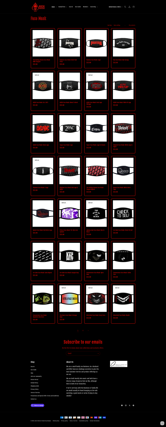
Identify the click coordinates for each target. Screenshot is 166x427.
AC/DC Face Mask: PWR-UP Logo (122, 102)
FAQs (32, 373)
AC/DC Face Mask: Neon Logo (41, 145)
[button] (54, 7)
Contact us (33, 399)
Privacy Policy (34, 389)
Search (32, 366)
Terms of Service (35, 392)
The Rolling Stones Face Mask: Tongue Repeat (95, 188)
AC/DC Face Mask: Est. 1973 (40, 102)
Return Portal (34, 379)
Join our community (36, 376)
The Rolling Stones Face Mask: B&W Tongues (41, 60)
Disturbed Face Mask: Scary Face (95, 315)
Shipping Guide (35, 386)
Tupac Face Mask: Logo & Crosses (95, 145)
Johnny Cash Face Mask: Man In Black (95, 231)
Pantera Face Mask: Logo (93, 60)
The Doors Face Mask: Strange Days (68, 316)
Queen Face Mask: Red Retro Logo (42, 230)
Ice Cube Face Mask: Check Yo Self (123, 230)
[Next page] (88, 330)
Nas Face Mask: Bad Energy (121, 60)
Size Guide (33, 370)
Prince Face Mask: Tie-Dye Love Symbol (69, 231)
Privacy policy (64, 420)
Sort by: (110, 25)
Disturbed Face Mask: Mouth (121, 315)
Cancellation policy (83, 420)
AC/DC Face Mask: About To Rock (69, 102)
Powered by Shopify (46, 420)
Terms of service (73, 420)
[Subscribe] (98, 353)
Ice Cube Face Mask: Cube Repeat (42, 272)
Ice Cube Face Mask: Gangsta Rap (69, 272)
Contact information (95, 420)
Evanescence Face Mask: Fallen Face (122, 273)
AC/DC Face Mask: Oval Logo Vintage (94, 103)
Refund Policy (34, 383)
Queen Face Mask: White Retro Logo (122, 188)
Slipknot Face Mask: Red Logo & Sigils (69, 188)
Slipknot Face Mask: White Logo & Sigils (122, 146)
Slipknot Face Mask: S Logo (40, 187)
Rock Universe (38, 420)
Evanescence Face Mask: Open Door (95, 273)
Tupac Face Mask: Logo (66, 145)
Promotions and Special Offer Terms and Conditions (45, 396)
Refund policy (56, 420)
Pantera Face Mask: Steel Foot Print (68, 60)
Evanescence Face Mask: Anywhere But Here (40, 316)
